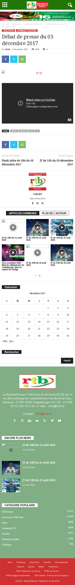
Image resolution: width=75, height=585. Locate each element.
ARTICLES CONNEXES (22, 213)
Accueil (5, 24)
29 (48, 335)
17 (68, 322)
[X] (13, 59)
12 (17, 322)
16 (58, 322)
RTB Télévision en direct (28, 571)
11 (7, 322)
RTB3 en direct (51, 571)
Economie (34, 562)
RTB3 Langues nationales (18, 575)
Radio (41, 566)
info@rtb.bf (43, 413)
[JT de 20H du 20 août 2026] (37, 252)
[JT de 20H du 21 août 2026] (13, 227)
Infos (4, 522)
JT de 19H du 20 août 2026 (61, 264)
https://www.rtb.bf (37, 198)
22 (48, 329)
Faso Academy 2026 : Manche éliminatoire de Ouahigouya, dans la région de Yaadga (13, 266)
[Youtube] (60, 421)
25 (7, 335)
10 (68, 315)
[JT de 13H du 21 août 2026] (62, 227)
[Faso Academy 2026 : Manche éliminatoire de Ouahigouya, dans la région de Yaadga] (13, 252)
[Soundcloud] (38, 421)
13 (29, 322)
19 (17, 329)
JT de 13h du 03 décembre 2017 (56, 162)
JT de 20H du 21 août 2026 (12, 239)
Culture (20, 566)
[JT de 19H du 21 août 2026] (37, 227)
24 (68, 329)
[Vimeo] (53, 421)
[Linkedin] (30, 421)
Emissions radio (10, 539)
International (61, 562)
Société (6, 533)
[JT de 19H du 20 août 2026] (62, 252)
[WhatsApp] (22, 59)
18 (7, 329)
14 (39, 322)
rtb (31, 131)
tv (37, 131)
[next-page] (40, 276)
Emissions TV (9, 528)
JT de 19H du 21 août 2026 (36, 239)
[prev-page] (35, 276)
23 (58, 329)
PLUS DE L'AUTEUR (54, 213)
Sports (31, 566)
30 (58, 335)
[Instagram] (37, 203)
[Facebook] (5, 59)
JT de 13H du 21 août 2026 (61, 239)
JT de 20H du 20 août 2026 (36, 264)
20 (29, 329)
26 (17, 335)
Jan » (11, 341)
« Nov (5, 341)
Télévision (16, 24)
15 (48, 322)
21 (39, 329)
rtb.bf (7, 49)
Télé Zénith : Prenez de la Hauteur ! (51, 575)
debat (14, 131)
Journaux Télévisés (33, 24)
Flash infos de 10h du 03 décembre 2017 (17, 162)
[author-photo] (37, 181)
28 (39, 335)
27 (29, 335)
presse (23, 131)
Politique (7, 544)
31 (68, 335)
